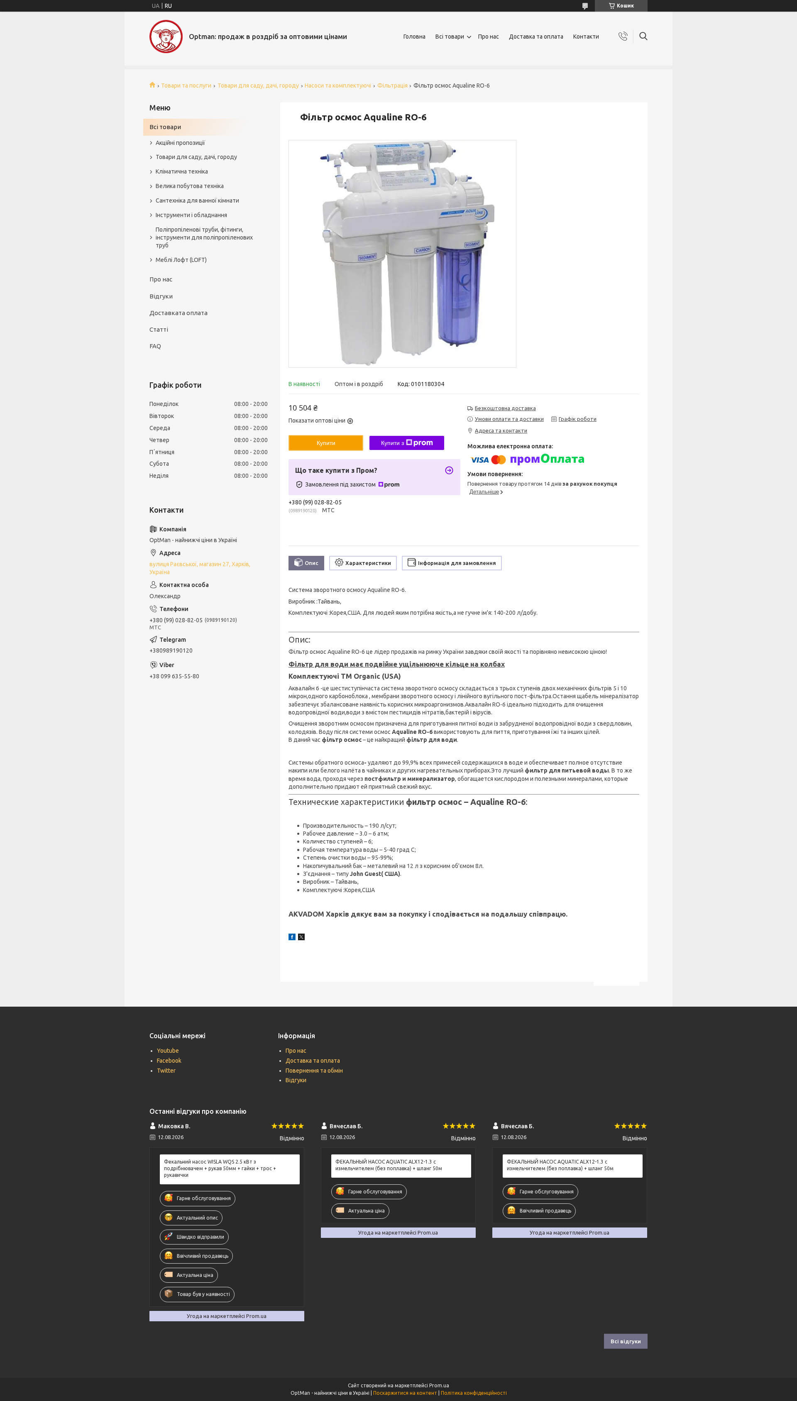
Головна (414, 36)
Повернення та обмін (314, 1070)
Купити (326, 443)
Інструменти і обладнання (191, 215)
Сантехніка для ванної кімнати (197, 200)
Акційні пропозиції (180, 142)
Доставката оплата (178, 312)
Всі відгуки (626, 1341)
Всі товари (449, 36)
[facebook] (292, 938)
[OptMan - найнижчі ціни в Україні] (166, 36)
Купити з (392, 443)
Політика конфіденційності (474, 1393)
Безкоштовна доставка (505, 408)
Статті (158, 329)
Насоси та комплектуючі (338, 85)
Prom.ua (439, 1385)
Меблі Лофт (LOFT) (181, 260)
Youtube (168, 1050)
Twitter (166, 1070)
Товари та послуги (186, 85)
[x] (301, 938)
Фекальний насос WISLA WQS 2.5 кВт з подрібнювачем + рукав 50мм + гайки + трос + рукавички (220, 1168)
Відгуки (161, 296)
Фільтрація (392, 85)
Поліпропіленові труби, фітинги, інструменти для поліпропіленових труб (204, 237)
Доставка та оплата (536, 36)
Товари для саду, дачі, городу (258, 85)
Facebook (169, 1060)
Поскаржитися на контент (405, 1393)
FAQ (155, 346)
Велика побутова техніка (190, 186)
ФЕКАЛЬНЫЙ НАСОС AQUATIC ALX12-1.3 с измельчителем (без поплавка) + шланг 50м (388, 1165)
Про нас (488, 36)
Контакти (586, 36)
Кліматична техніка (182, 171)
